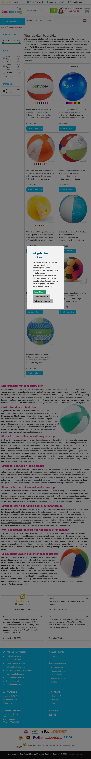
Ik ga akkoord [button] (39, 292)
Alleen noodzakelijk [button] (41, 297)
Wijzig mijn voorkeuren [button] (42, 301)
